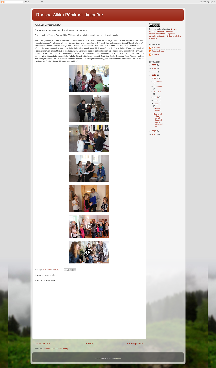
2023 (154, 65)
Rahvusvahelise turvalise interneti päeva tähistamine (158, 120)
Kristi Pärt (155, 54)
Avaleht (89, 343)
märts (156, 100)
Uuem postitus (42, 343)
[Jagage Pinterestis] (75, 269)
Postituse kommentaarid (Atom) (55, 349)
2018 (154, 75)
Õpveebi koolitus (157, 110)
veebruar (157, 104)
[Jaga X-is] (70, 269)
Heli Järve (156, 48)
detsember (158, 81)
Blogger (118, 358)
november (158, 86)
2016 (154, 131)
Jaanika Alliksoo (158, 51)
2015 (154, 134)
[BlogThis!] (68, 269)
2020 (154, 72)
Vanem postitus (135, 343)
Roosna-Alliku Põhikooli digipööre (69, 14)
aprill (156, 97)
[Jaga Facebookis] (72, 269)
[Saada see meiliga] (65, 269)
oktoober (157, 92)
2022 (154, 68)
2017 (154, 78)
